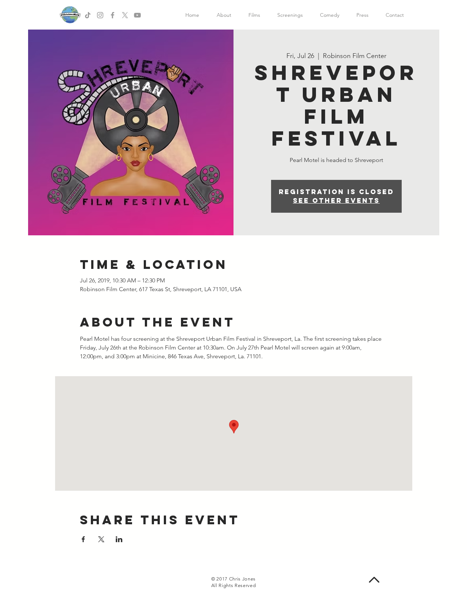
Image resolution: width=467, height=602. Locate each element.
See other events (336, 200)
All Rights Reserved (233, 585)
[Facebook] (112, 15)
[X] (125, 15)
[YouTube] (137, 15)
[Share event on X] (101, 539)
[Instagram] (100, 15)
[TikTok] (88, 15)
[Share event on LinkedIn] (119, 539)
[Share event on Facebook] (83, 539)
